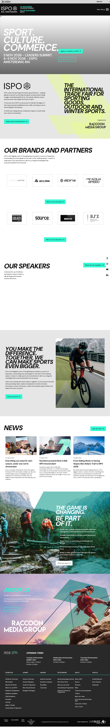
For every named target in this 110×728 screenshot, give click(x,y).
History (77, 682)
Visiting (7, 702)
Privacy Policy (6, 720)
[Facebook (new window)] (107, 258)
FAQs (76, 688)
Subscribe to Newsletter (15, 121)
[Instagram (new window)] (107, 264)
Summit (25, 672)
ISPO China (23, 720)
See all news (97, 429)
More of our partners (54, 240)
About (77, 672)
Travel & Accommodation (83, 690)
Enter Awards (96, 682)
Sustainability (15, 720)
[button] (40, 292)
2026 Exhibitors (10, 696)
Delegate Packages (29, 690)
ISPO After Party (63, 682)
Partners (77, 685)
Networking (62, 672)
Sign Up (95, 672)
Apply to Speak (10, 705)
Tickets (77, 693)
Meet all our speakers (93, 265)
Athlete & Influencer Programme (64, 691)
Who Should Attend (29, 688)
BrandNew (43, 685)
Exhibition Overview (11, 679)
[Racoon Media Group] (96, 128)
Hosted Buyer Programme (13, 708)
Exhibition (9, 672)
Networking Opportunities (66, 679)
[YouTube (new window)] (107, 269)
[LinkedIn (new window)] (107, 275)
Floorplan (8, 699)
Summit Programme (29, 685)
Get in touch (79, 706)
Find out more (12, 397)
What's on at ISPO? (11, 688)
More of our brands (54, 202)
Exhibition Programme (12, 690)
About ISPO (78, 679)
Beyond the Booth (11, 685)
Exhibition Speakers (11, 693)
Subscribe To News (81, 704)
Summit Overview (28, 679)
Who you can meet (63, 685)
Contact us (10, 609)
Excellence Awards (46, 682)
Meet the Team (80, 696)
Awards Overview (45, 679)
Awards (43, 672)
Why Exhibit (9, 682)
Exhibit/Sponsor (97, 679)
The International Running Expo (83, 700)
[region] (55, 44)
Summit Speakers (28, 682)
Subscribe (95, 685)
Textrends (43, 688)
